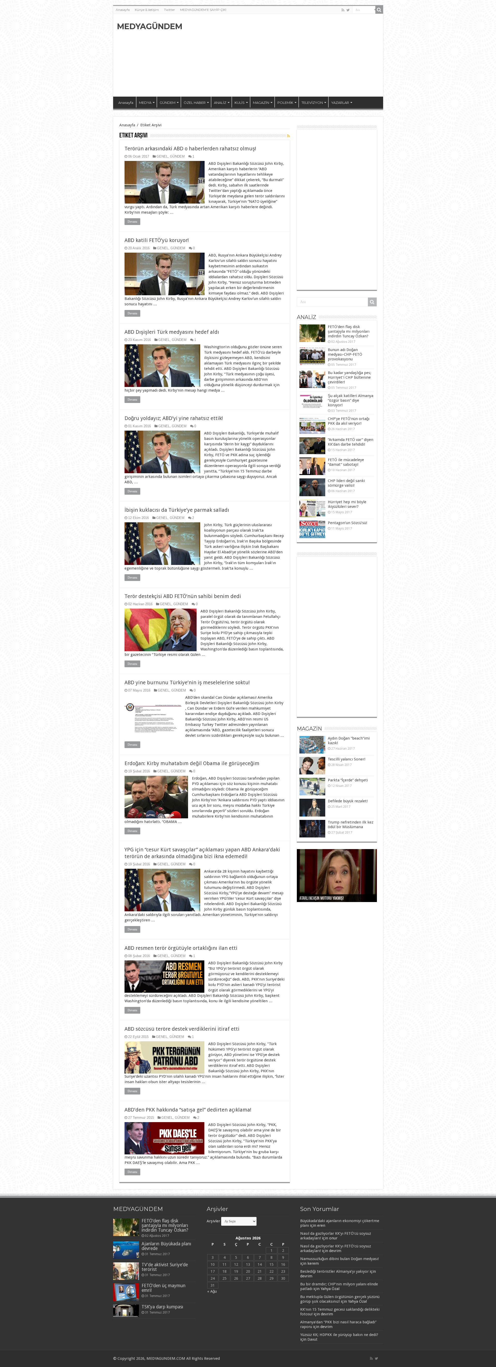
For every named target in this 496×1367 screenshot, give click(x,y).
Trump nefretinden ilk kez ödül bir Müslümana (350, 824)
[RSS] (288, 136)
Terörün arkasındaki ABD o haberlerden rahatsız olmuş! (190, 148)
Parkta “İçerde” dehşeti (348, 780)
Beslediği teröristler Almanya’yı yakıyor (334, 1271)
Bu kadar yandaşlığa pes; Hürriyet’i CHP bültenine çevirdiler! (349, 377)
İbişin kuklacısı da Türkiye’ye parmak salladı (177, 510)
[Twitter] (348, 10)
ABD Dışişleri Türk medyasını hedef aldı (172, 332)
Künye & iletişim (147, 10)
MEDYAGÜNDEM (149, 26)
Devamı (132, 221)
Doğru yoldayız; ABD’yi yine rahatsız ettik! (174, 418)
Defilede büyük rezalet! (348, 801)
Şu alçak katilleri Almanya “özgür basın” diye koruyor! (350, 400)
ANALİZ (220, 102)
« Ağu (212, 1291)
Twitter (169, 10)
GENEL (162, 156)
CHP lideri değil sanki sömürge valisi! (346, 483)
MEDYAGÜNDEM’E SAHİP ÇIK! (203, 10)
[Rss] (343, 10)
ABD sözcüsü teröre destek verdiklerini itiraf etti (182, 1029)
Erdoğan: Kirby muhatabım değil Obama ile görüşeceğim (192, 763)
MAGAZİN (261, 102)
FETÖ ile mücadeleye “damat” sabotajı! (346, 462)
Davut (312, 1339)
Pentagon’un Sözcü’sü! (347, 523)
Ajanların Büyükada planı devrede (166, 1246)
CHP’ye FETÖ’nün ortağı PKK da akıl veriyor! (348, 421)
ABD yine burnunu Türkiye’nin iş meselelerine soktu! (187, 682)
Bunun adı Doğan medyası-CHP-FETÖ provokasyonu (345, 354)
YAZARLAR (340, 102)
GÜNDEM (167, 102)
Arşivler (213, 1221)
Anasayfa (123, 10)
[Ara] (379, 10)
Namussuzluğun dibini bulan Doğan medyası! (339, 1258)
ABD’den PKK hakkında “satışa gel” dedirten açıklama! (188, 1110)
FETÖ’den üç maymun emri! (163, 1288)
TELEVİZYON (312, 102)
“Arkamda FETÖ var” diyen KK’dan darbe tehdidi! (350, 442)
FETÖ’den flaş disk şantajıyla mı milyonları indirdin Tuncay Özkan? (348, 331)
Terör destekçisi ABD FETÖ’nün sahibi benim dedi (183, 596)
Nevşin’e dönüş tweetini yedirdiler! (326, 898)
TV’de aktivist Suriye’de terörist (165, 1267)
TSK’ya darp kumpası (162, 1306)
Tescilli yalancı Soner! (346, 759)
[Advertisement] (285, 55)
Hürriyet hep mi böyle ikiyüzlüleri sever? (347, 504)
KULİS (240, 102)
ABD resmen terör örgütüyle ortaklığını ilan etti (181, 948)
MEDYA (145, 102)
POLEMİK (285, 102)
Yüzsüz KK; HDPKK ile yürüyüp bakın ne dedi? (339, 1334)
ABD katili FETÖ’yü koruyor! (157, 240)
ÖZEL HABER (195, 102)
